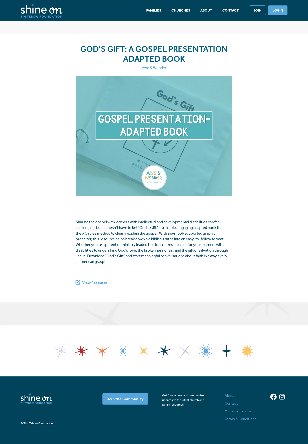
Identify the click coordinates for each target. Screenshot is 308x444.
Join (257, 10)
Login (277, 10)
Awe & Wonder (154, 67)
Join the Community (125, 399)
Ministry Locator (238, 411)
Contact (230, 10)
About (206, 10)
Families (153, 10)
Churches (180, 10)
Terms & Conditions (240, 419)
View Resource (94, 282)
